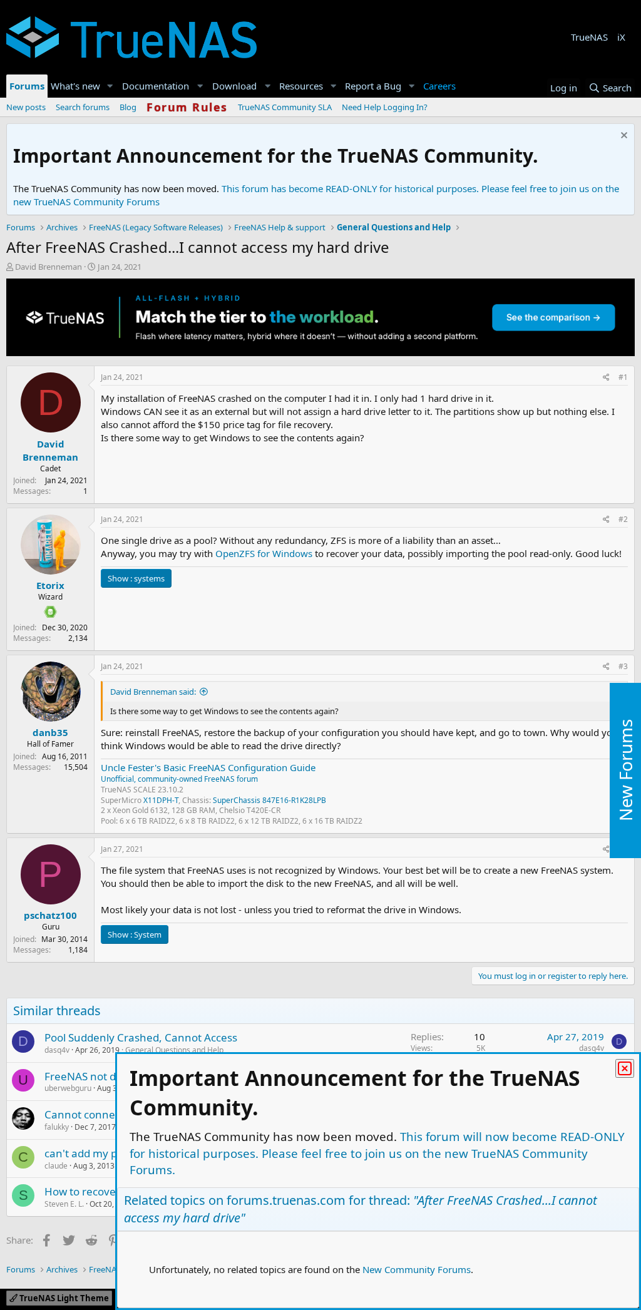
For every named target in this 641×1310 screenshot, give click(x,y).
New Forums (625, 770)
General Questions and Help (174, 1050)
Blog (128, 107)
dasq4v (56, 1050)
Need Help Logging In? (385, 107)
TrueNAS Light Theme (63, 1298)
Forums (26, 85)
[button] (110, 86)
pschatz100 (50, 915)
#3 (623, 666)
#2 (623, 519)
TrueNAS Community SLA (285, 107)
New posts (26, 107)
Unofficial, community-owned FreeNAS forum (179, 779)
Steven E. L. (64, 1204)
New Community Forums (416, 1269)
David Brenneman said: (153, 691)
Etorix (50, 585)
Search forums (83, 107)
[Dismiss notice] (622, 136)
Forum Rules (187, 107)
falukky (56, 1127)
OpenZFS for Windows (263, 553)
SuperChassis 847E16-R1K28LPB (269, 800)
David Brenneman (48, 266)
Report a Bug (373, 85)
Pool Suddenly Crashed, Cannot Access (140, 1037)
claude (56, 1165)
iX (621, 37)
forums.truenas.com (286, 1200)
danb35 (50, 732)
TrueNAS (589, 37)
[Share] (606, 378)
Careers (439, 85)
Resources (301, 85)
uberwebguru (67, 1088)
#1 (623, 377)
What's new (75, 85)
